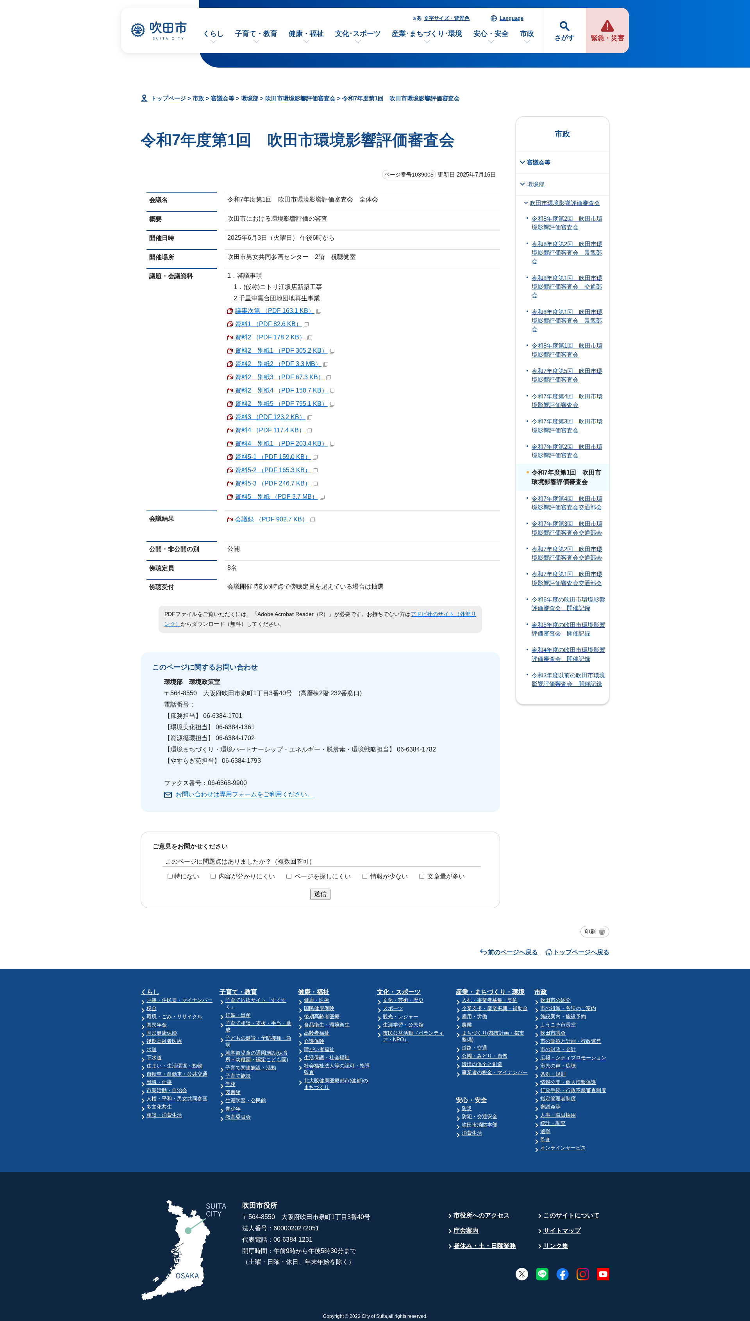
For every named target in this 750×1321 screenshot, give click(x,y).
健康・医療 (316, 1000)
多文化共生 (159, 1107)
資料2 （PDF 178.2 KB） (270, 337)
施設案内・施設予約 (563, 1016)
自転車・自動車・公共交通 (176, 1074)
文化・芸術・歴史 (403, 1000)
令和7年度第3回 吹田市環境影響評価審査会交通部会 (567, 528)
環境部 (250, 98)
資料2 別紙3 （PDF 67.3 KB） (279, 377)
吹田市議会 (553, 1033)
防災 (467, 1108)
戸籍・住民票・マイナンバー (179, 1000)
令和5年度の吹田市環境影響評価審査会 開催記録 (568, 629)
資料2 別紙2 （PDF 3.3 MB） (278, 364)
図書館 (233, 1092)
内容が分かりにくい (247, 876)
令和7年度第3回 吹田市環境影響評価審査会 (567, 425)
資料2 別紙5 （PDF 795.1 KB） (281, 403)
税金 (151, 1008)
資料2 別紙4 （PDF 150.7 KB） (281, 390)
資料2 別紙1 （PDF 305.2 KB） (281, 350)
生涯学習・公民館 (245, 1100)
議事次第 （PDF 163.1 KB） (274, 310)
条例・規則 (553, 1074)
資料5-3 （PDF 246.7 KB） (273, 483)
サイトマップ (562, 1230)
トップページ (168, 98)
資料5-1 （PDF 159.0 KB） (273, 456)
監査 (545, 1139)
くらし (213, 33)
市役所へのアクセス (482, 1215)
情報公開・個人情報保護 (568, 1082)
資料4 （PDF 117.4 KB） (270, 430)
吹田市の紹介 (555, 1000)
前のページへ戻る (513, 952)
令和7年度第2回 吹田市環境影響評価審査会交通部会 (567, 553)
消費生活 (472, 1133)
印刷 (590, 931)
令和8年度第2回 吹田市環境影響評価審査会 (567, 223)
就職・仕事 (159, 1082)
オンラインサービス (563, 1148)
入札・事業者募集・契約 (490, 1000)
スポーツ (393, 1008)
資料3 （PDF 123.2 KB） (270, 417)
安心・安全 (491, 33)
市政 (527, 33)
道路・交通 (474, 1048)
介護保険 (314, 1041)
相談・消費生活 (164, 1115)
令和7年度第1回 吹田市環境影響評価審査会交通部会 (567, 578)
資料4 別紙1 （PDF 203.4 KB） (281, 443)
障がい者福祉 (319, 1049)
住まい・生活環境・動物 (174, 1066)
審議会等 (222, 98)
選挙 (545, 1131)
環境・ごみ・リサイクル (174, 1016)
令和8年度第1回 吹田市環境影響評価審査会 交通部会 (567, 287)
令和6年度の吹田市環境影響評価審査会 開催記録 (568, 603)
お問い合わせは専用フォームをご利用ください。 (244, 794)
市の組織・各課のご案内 (568, 1008)
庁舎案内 (466, 1230)
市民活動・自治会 (166, 1090)
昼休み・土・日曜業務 (485, 1245)
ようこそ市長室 (558, 1025)
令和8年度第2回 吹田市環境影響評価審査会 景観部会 (567, 253)
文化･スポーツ (358, 33)
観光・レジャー (400, 1016)
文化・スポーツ (399, 992)
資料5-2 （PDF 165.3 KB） (273, 470)
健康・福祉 (306, 33)
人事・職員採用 (558, 1115)
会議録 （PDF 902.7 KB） (271, 519)
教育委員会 (238, 1117)
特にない (186, 876)
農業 (467, 1025)
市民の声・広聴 (558, 1066)
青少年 (233, 1109)
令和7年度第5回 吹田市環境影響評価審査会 (567, 375)
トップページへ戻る (581, 952)
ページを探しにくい (323, 876)
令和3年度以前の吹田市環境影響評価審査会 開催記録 (568, 679)
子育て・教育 (256, 33)
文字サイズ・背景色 (447, 18)
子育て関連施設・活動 (250, 1068)
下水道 (154, 1057)
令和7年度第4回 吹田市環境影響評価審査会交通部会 (567, 503)
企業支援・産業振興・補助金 (495, 1008)
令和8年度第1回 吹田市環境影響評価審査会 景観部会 (567, 321)
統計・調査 (553, 1123)
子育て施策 (238, 1076)
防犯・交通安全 (479, 1116)
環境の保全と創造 (482, 1064)
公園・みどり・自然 (484, 1056)
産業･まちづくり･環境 (427, 33)
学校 (230, 1084)
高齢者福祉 (316, 1033)
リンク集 (555, 1245)
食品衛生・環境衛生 (327, 1025)
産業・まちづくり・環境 (490, 992)
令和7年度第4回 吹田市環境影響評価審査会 (567, 400)
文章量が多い (446, 876)
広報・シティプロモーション (573, 1057)
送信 (320, 894)
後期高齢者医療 (164, 1041)
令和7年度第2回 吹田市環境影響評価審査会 (567, 451)
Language (511, 18)
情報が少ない (389, 876)
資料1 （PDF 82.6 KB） (268, 324)
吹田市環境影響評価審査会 (300, 98)
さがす (565, 37)
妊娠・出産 (238, 1015)
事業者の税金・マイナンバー (495, 1072)
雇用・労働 (474, 1016)
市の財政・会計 (558, 1049)
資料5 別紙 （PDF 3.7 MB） (276, 496)
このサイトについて (571, 1215)
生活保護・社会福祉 (327, 1057)
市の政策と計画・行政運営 (570, 1041)
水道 (151, 1049)
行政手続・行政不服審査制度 (573, 1090)
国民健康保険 (161, 1033)
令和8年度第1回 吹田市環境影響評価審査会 (567, 350)
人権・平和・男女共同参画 (176, 1098)
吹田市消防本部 (479, 1125)
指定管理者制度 (558, 1098)
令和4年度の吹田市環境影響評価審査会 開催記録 (568, 654)
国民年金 (156, 1025)
